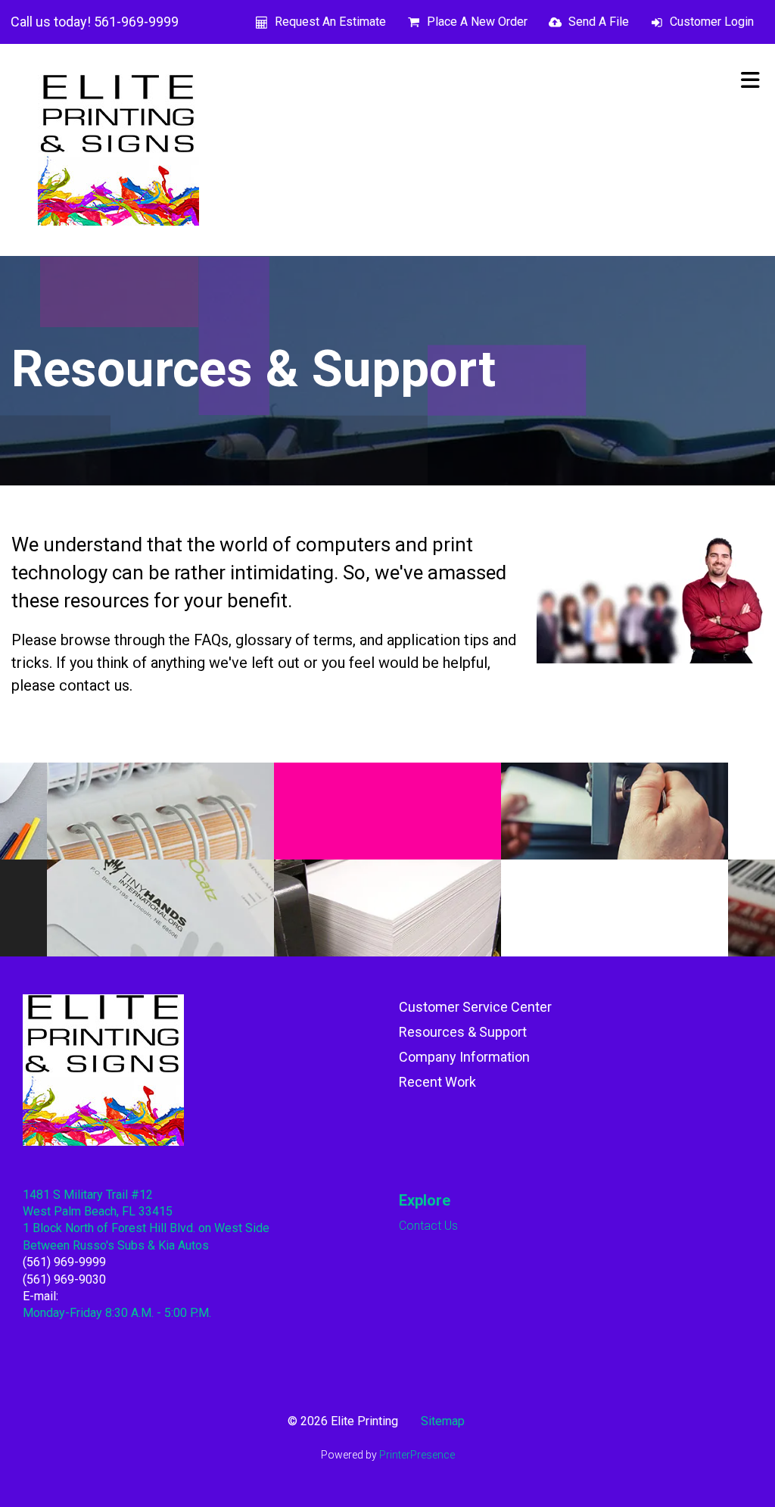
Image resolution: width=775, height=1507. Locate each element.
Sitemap (443, 1421)
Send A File (598, 21)
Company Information (464, 1057)
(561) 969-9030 (64, 1279)
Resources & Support (463, 1032)
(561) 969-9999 (64, 1262)
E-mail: (40, 1296)
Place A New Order (477, 21)
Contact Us (428, 1225)
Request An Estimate (330, 21)
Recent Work (437, 1082)
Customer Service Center (475, 1007)
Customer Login (712, 21)
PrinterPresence (417, 1455)
